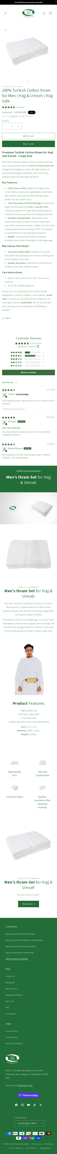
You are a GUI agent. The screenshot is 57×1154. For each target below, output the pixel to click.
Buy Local (10, 1001)
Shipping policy (45, 1148)
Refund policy (49, 1144)
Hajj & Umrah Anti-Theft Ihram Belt (20, 934)
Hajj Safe (12, 1144)
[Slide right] (35, 81)
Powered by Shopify (22, 1144)
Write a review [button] (28, 372)
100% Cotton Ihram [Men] (17, 959)
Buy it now (28, 144)
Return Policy (11, 988)
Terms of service (31, 1148)
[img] (8, 390)
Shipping (14, 116)
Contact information (16, 1148)
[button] (5, 13)
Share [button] (7, 318)
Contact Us (10, 976)
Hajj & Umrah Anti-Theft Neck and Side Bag (24, 940)
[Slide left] (22, 81)
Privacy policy (37, 1144)
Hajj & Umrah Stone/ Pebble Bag (19, 952)
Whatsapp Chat (25, 1085)
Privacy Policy (12, 1031)
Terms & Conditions (14, 1043)
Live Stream (11, 1013)
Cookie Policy (12, 1037)
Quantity (5, 121)
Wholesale (10, 982)
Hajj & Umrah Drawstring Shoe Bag (20, 946)
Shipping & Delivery (14, 995)
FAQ (7, 1007)
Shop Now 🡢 (28, 904)
